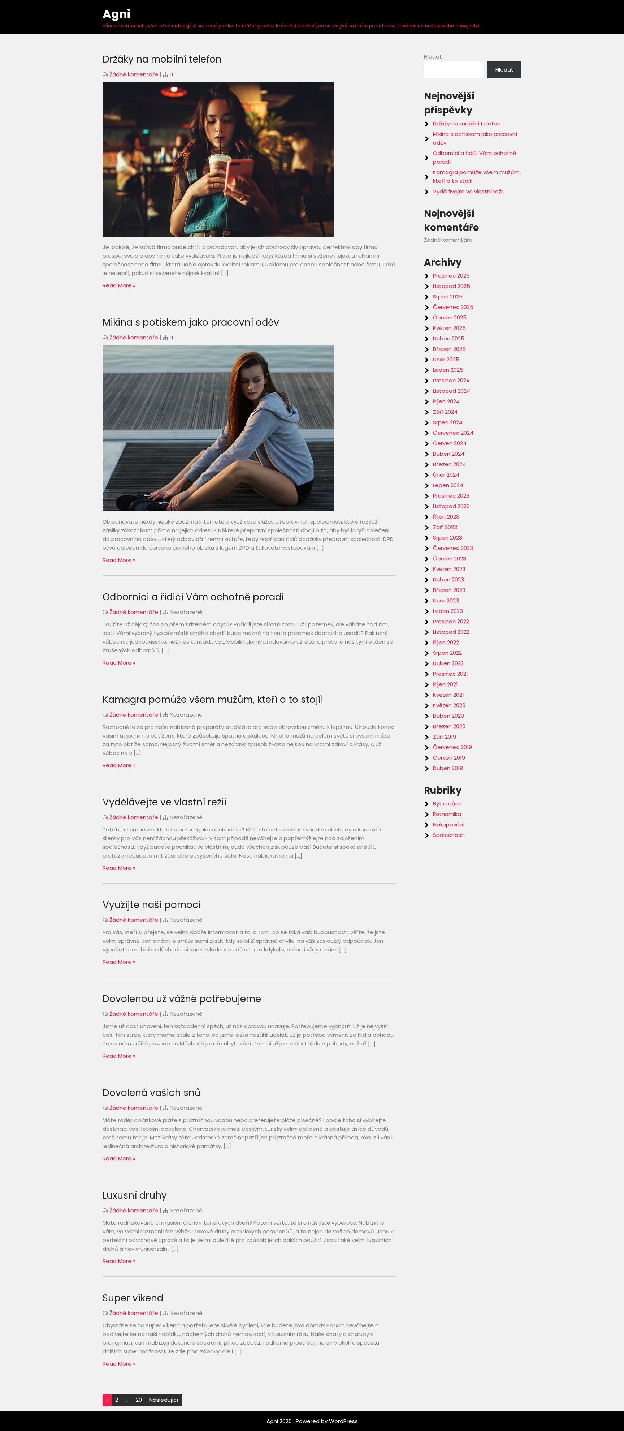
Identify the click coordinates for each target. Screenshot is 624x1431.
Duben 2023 (448, 579)
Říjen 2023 (446, 516)
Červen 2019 (449, 757)
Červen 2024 (450, 443)
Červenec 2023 (453, 548)
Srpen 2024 (448, 422)
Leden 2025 (448, 370)
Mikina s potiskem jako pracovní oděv (191, 322)
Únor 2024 (446, 474)
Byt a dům (447, 803)
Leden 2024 (448, 485)
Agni (116, 14)
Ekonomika (447, 814)
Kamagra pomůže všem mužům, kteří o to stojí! (213, 699)
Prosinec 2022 (451, 621)
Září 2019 (444, 736)
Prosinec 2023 (451, 495)
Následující (163, 1400)
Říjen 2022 (446, 642)
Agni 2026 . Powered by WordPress (312, 1421)
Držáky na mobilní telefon (162, 59)
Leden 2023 (448, 611)
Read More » (119, 285)
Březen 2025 (449, 349)
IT (172, 74)
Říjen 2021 (445, 684)
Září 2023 (445, 527)
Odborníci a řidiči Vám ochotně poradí (193, 596)
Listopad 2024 (451, 391)
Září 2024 (445, 412)
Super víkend (133, 1298)
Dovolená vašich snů (152, 1092)
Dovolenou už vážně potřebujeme (182, 998)
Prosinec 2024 (451, 380)
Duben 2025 (448, 338)
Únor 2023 (446, 600)
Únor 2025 (446, 359)
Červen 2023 (449, 558)
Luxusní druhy (135, 1195)
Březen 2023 (449, 590)
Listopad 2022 (451, 632)
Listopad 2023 (451, 506)
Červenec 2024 (453, 433)
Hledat (433, 56)
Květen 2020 (449, 705)
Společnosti (449, 835)
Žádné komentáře (133, 74)
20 (139, 1400)
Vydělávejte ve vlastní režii (164, 802)
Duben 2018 (448, 768)
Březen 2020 (449, 726)
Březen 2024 (449, 464)
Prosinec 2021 (450, 674)
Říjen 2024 (446, 401)
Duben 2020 (448, 715)
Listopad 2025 (451, 286)
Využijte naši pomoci (152, 904)
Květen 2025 (449, 328)
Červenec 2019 (452, 747)
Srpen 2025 (448, 296)
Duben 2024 (448, 453)
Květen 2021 (448, 695)
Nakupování (448, 824)
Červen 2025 (450, 317)
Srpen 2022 (447, 653)
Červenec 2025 (453, 307)
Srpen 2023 (447, 537)
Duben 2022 (448, 663)
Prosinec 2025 (451, 275)
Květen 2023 (449, 569)
